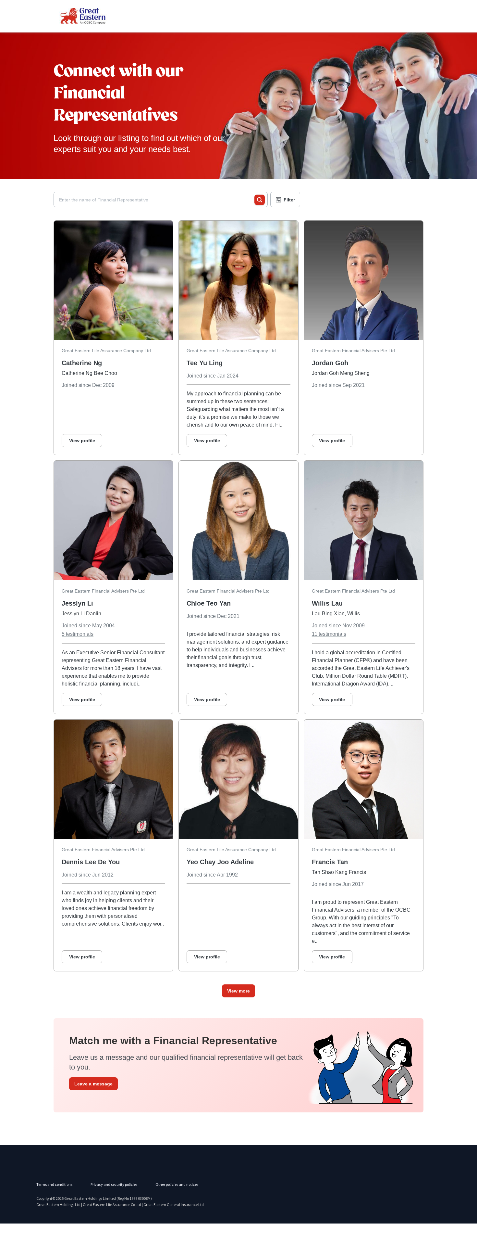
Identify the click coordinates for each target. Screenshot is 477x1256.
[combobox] (156, 200)
